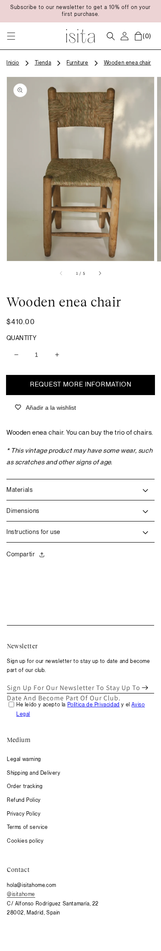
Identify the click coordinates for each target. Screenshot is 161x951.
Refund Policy (24, 800)
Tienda (43, 63)
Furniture (77, 63)
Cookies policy (25, 841)
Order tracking (25, 786)
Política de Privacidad (93, 705)
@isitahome (21, 894)
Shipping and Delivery (34, 773)
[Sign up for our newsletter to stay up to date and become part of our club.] (144, 687)
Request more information (80, 384)
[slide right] (99, 273)
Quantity (21, 337)
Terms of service (27, 827)
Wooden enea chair (127, 63)
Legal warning (24, 759)
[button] (11, 36)
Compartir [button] (20, 554)
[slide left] (61, 273)
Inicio (12, 63)
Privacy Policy (23, 814)
